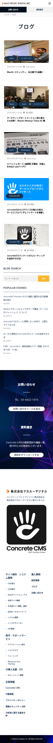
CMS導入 (11, 583)
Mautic (11, 104)
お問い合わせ (13, 9)
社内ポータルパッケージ (17, 612)
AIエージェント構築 (15, 675)
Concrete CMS (14, 196)
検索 (43, 278)
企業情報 (10, 682)
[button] (49, 3)
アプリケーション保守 (16, 644)
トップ (7, 14)
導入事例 (35, 574)
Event (11, 58)
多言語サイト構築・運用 (17, 606)
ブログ (34, 587)
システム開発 (13, 617)
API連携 (11, 629)
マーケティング (26, 58)
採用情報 (35, 580)
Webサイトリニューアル (17, 595)
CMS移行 (11, 589)
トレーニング (13, 656)
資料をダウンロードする (26, 455)
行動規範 (10, 694)
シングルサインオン (15, 623)
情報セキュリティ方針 (15, 707)
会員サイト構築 (14, 600)
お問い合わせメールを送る (26, 409)
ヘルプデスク (13, 650)
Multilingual (25, 150)
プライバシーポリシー (15, 700)
